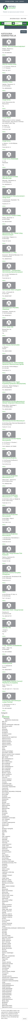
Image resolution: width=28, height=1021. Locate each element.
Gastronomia (5, 825)
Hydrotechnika (5, 841)
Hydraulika (4, 839)
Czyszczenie (5, 788)
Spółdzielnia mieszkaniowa (11, 720)
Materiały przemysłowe (7, 883)
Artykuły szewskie (6, 743)
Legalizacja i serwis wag (8, 872)
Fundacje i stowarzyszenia (8, 822)
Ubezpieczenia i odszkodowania (10, 977)
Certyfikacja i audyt (6, 783)
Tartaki (3, 960)
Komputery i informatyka (8, 861)
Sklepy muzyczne (6, 939)
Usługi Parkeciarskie (7, 990)
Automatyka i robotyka (7, 752)
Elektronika (4, 807)
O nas (16, 1)
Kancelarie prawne (6, 852)
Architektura (5, 732)
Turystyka (4, 974)
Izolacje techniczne (6, 844)
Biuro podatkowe (6, 769)
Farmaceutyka (5, 816)
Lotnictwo (4, 876)
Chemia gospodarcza (7, 785)
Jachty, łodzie (5, 845)
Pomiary (4, 918)
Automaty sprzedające (7, 751)
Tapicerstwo (5, 959)
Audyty (3, 749)
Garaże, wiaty (5, 824)
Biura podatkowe (6, 763)
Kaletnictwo (5, 848)
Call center (4, 777)
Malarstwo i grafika (6, 880)
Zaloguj (23, 32)
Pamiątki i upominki (7, 911)
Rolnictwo (4, 931)
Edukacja (4, 800)
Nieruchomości (5, 894)
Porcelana (4, 921)
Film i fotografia (6, 819)
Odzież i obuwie (6, 897)
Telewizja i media (6, 966)
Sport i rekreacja (6, 942)
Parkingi (4, 912)
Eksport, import (5, 803)
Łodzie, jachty (5, 878)
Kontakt (21, 1)
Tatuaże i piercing (6, 962)
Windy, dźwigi (5, 1001)
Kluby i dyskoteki (6, 856)
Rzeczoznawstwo (6, 935)
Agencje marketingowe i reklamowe (10, 724)
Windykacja (5, 1002)
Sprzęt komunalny (6, 946)
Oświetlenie (5, 907)
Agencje (4, 723)
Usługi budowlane (6, 984)
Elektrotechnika (6, 808)
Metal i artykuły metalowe (8, 886)
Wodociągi (4, 1004)
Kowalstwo (4, 864)
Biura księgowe (5, 760)
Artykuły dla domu (6, 738)
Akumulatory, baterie (7, 726)
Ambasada (4, 729)
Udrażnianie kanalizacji (7, 979)
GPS (3, 833)
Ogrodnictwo (5, 898)
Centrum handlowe (6, 780)
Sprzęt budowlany (6, 945)
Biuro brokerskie (6, 765)
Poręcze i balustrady (7, 923)
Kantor (3, 853)
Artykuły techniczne (7, 744)
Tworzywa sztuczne (7, 976)
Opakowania (5, 901)
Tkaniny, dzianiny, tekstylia (8, 971)
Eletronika (4, 811)
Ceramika (4, 782)
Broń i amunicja (6, 776)
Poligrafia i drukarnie (7, 917)
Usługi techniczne (6, 997)
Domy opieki (5, 794)
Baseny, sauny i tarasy (7, 755)
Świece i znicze (5, 957)
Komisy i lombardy (6, 859)
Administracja (5, 717)
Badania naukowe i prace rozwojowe (11, 754)
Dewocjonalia (5, 790)
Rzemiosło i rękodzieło (7, 937)
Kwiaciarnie (5, 870)
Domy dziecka (5, 793)
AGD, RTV (4, 721)
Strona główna (9, 1)
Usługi (3, 982)
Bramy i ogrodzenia (7, 774)
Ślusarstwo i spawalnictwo (8, 956)
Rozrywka (4, 932)
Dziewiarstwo (5, 799)
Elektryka (4, 810)
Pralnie (3, 926)
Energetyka (5, 813)
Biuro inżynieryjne (6, 768)
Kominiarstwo (5, 858)
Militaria (4, 887)
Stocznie (4, 949)
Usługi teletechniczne (7, 999)
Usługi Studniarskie (7, 994)
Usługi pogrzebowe (7, 991)
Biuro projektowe (6, 771)
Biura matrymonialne (7, 762)
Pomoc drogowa (6, 920)
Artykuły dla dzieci (6, 740)
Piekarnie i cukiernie (7, 914)
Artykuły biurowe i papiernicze (9, 737)
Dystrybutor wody (6, 797)
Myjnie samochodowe (7, 890)
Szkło (3, 954)
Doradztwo (4, 796)
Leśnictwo (4, 873)
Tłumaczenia (5, 973)
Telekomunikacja (6, 965)
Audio (3, 748)
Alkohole (4, 727)
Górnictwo (4, 831)
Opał (3, 903)
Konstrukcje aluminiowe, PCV (9, 862)
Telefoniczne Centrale (7, 963)
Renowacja (4, 929)
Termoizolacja (5, 968)
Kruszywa (4, 867)
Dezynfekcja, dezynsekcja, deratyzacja (11, 791)
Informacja (4, 842)
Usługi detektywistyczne (8, 985)
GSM (3, 835)
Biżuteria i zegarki (6, 772)
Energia (4, 814)
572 (3, 715)
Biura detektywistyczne (7, 758)
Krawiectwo (5, 866)
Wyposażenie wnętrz (7, 1007)
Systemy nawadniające (7, 952)
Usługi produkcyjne (6, 993)
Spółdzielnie (7, 718)
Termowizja (5, 970)
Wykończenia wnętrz (7, 1005)
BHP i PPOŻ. (5, 757)
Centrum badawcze (7, 779)
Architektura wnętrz (7, 734)
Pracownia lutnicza (6, 925)
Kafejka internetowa (7, 847)
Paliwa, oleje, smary (7, 909)
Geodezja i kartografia (7, 828)
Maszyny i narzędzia (7, 881)
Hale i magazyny (6, 836)
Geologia (4, 830)
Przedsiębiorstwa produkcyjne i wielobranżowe (13, 928)
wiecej (3, 55)
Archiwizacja (5, 735)
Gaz (3, 827)
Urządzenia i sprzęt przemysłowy (10, 980)
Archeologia (5, 731)
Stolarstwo (4, 951)
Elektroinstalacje (6, 805)
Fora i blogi (5, 821)
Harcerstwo (5, 838)
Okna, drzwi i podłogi (7, 900)
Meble (3, 884)
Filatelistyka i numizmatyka (8, 817)
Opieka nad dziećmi (7, 904)
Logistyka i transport (7, 875)
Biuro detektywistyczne (7, 766)
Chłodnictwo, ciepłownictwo (9, 786)
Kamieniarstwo (5, 850)
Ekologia (4, 802)
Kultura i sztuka (6, 869)
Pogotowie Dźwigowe (7, 915)
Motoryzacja (5, 889)
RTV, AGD (4, 934)
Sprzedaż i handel (6, 943)
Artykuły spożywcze (7, 741)
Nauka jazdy (5, 892)
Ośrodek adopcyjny (7, 906)
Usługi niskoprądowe (7, 988)
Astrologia (4, 746)
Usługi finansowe (6, 987)
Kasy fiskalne (5, 855)
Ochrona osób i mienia (7, 895)
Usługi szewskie (6, 996)
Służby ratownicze (6, 940)
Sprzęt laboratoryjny (7, 948)
